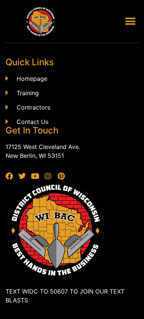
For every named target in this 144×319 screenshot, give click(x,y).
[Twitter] (22, 176)
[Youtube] (35, 176)
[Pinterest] (61, 176)
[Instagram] (48, 176)
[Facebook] (9, 176)
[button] (130, 21)
